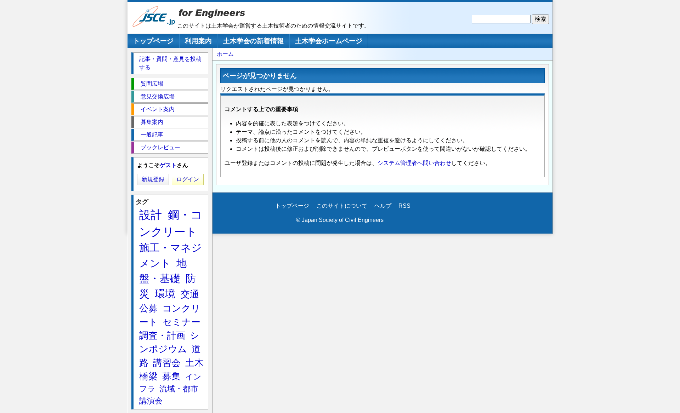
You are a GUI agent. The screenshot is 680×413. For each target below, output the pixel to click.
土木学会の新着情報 (253, 41)
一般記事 (152, 135)
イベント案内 (158, 109)
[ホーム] (154, 25)
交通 (190, 294)
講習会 (167, 363)
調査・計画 (162, 335)
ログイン (187, 179)
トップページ (153, 41)
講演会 (151, 400)
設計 (150, 214)
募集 (171, 376)
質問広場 (152, 84)
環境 (165, 293)
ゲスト (168, 165)
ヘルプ (382, 206)
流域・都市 (178, 388)
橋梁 (148, 376)
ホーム (225, 54)
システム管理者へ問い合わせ (414, 163)
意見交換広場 (158, 96)
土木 (194, 363)
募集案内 (152, 122)
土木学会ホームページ (328, 41)
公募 (148, 308)
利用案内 (198, 41)
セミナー (181, 322)
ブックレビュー (160, 147)
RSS (404, 206)
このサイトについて (341, 206)
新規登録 (153, 179)
